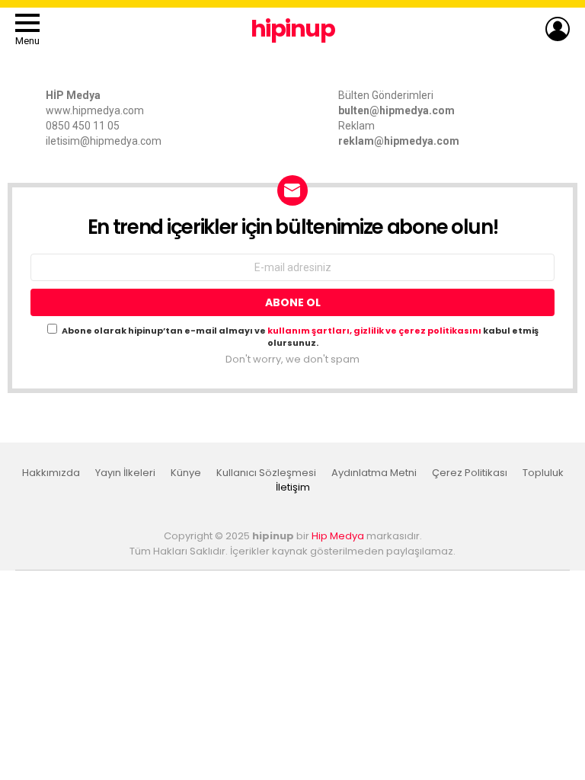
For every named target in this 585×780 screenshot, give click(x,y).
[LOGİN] (557, 29)
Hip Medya (338, 536)
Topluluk (543, 473)
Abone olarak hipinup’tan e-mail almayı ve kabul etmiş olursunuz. (300, 336)
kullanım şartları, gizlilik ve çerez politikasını (375, 330)
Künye (186, 473)
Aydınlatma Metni (374, 473)
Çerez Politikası (469, 473)
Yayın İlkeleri (125, 473)
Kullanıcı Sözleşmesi (266, 473)
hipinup (293, 28)
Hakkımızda (51, 473)
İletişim (293, 487)
